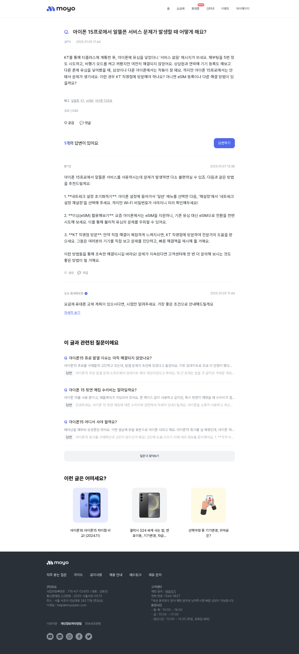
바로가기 (170, 591)
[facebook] (79, 636)
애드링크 (135, 575)
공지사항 (96, 575)
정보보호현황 (93, 623)
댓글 (85, 123)
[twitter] (88, 636)
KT (82, 100)
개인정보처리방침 (71, 623)
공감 (69, 123)
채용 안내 (115, 575)
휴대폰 (197, 7)
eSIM (89, 100)
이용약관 (52, 623)
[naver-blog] (59, 636)
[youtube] (50, 636)
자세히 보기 (72, 313)
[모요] (58, 562)
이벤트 (225, 8)
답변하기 (224, 143)
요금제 (181, 8)
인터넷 (210, 8)
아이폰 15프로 (103, 100)
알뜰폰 (75, 100)
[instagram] (69, 636)
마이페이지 (242, 8)
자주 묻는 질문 (57, 575)
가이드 (78, 575)
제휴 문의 (155, 575)
